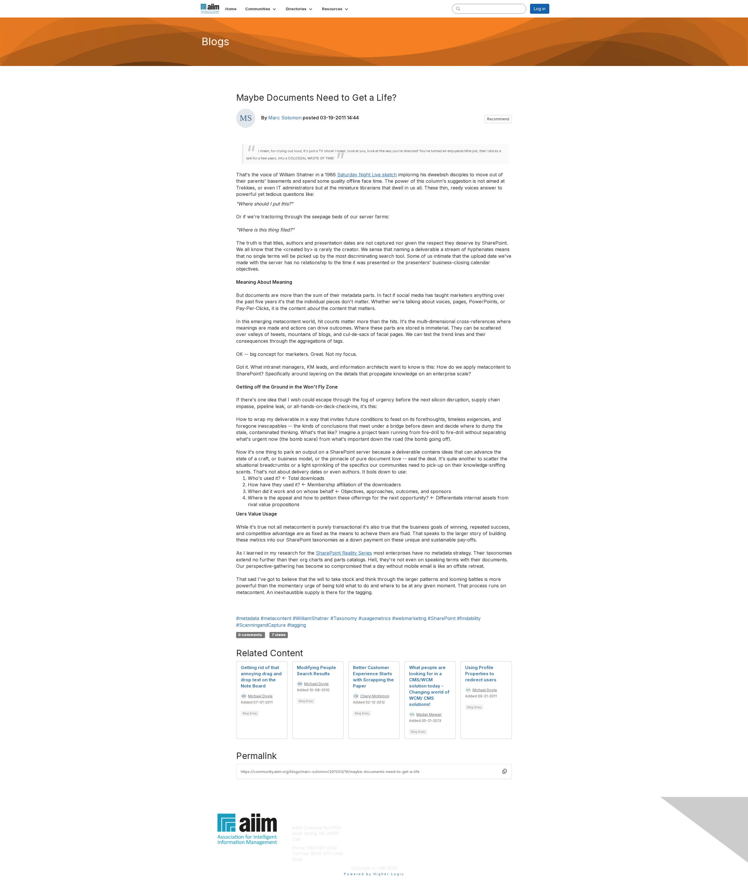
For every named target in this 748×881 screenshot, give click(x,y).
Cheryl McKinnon (374, 696)
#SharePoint (442, 618)
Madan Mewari (428, 714)
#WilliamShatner (311, 618)
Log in (540, 8)
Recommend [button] (498, 119)
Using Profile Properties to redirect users (480, 673)
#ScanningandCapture (261, 625)
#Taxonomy (343, 618)
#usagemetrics (375, 618)
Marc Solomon (285, 118)
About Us (469, 827)
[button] (261, 8)
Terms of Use (474, 833)
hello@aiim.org (318, 859)
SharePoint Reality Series (344, 553)
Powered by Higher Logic (374, 874)
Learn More (387, 839)
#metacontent (276, 618)
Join (380, 827)
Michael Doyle (260, 696)
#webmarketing (409, 618)
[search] (458, 8)
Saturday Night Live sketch (367, 174)
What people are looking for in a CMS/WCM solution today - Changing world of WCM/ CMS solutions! (429, 686)
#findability (469, 618)
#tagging (296, 625)
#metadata (247, 618)
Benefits (384, 833)
